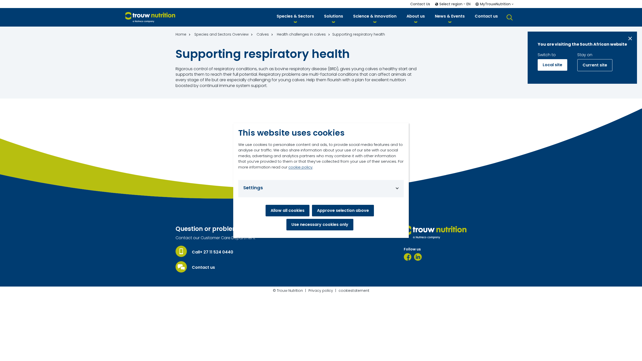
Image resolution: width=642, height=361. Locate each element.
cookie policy (300, 167)
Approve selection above (343, 210)
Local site (552, 65)
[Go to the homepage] (435, 232)
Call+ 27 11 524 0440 (212, 252)
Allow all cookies (287, 210)
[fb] (408, 257)
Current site (595, 65)
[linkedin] (418, 257)
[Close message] (630, 38)
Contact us (203, 267)
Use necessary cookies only (319, 224)
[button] (295, 17)
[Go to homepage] (150, 17)
